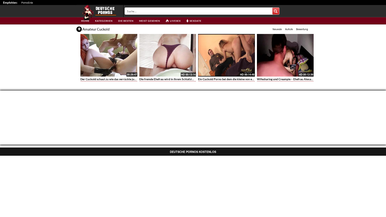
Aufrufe (289, 29)
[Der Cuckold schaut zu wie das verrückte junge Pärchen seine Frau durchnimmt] (108, 55)
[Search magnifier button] (275, 11)
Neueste (277, 29)
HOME (85, 20)
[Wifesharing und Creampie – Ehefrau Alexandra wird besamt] (285, 55)
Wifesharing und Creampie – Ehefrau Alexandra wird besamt (295, 79)
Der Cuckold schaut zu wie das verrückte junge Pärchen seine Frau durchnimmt (130, 79)
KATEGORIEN (104, 20)
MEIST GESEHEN (149, 20)
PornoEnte (27, 2)
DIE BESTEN (125, 20)
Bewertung (302, 29)
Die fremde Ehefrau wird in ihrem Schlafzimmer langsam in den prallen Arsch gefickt (192, 79)
